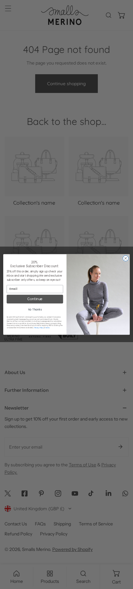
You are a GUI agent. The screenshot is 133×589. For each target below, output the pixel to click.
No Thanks (35, 310)
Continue (34, 299)
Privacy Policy (39, 328)
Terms (47, 328)
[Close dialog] (125, 258)
